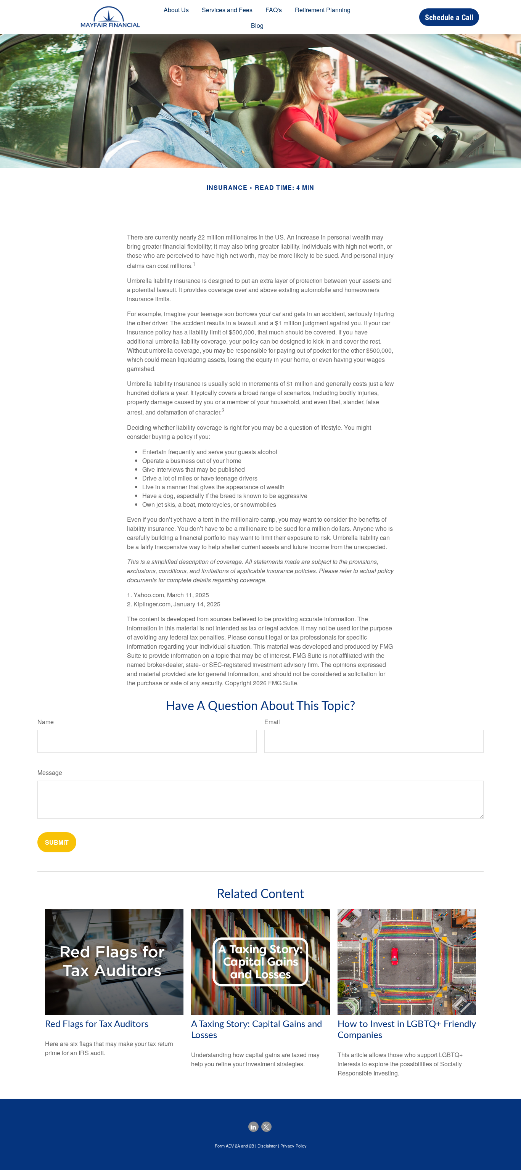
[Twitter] (266, 1127)
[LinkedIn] (253, 1127)
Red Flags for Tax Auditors (96, 1024)
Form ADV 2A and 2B (234, 1146)
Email (272, 721)
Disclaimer (267, 1146)
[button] (176, 9)
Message (49, 772)
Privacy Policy (293, 1146)
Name (45, 721)
